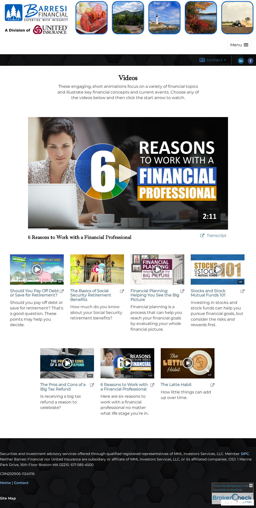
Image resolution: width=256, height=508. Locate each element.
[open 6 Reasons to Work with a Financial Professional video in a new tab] (152, 384)
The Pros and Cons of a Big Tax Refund (63, 386)
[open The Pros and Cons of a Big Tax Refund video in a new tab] (92, 384)
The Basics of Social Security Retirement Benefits (90, 295)
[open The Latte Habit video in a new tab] (212, 384)
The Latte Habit (176, 384)
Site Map (8, 498)
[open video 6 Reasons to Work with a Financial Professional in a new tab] (202, 236)
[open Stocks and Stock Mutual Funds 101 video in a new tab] (242, 291)
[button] (239, 45)
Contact (21, 482)
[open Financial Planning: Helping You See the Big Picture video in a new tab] (182, 291)
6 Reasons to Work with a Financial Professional (124, 386)
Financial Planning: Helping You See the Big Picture (154, 295)
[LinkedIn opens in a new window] (241, 62)
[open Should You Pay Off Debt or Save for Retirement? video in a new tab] (62, 291)
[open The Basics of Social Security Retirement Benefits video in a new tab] (122, 291)
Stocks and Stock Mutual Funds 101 (208, 293)
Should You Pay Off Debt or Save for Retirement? (34, 293)
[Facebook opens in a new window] (251, 62)
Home (5, 482)
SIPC (245, 453)
